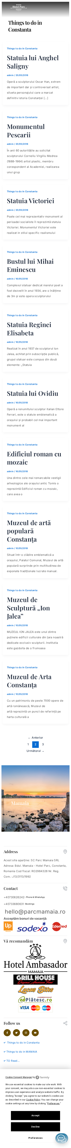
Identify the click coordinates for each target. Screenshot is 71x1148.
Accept (35, 1115)
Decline (35, 1127)
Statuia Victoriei (30, 200)
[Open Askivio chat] (61, 1138)
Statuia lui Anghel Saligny (33, 61)
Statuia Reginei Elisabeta (29, 328)
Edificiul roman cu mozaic (34, 457)
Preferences (35, 1138)
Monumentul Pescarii (26, 130)
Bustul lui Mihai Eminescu (30, 265)
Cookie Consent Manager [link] (18, 1077)
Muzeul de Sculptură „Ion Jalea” (28, 607)
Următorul (35, 751)
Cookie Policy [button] (33, 1099)
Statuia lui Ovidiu (32, 393)
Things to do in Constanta (22, 48)
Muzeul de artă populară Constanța (29, 530)
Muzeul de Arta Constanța (29, 680)
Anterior (35, 737)
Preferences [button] (53, 1103)
